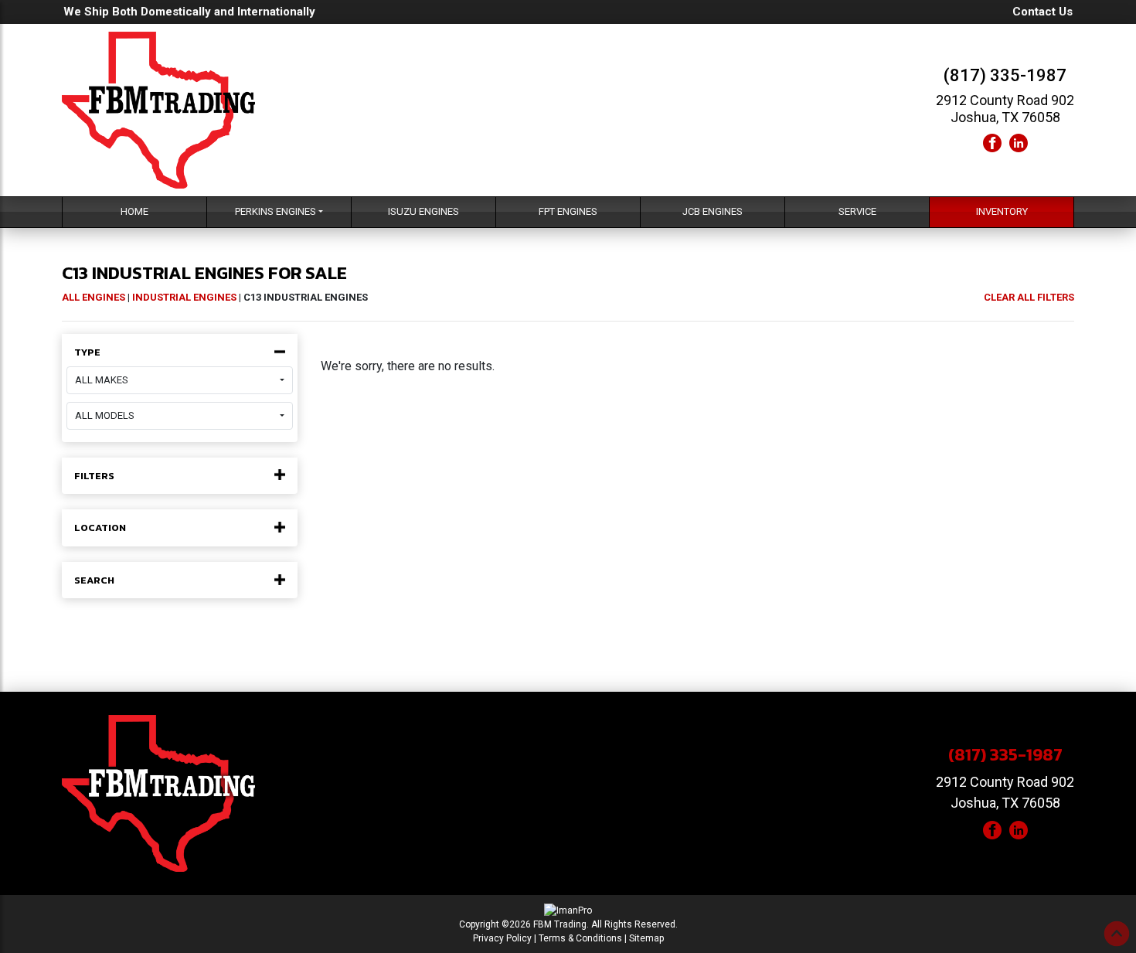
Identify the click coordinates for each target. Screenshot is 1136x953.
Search (94, 580)
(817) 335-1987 (1005, 75)
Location (100, 528)
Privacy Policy (502, 938)
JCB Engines (712, 211)
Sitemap (646, 938)
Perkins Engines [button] (275, 211)
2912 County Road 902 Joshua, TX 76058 (1005, 108)
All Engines (93, 297)
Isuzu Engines (423, 211)
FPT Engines (568, 211)
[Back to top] (1116, 933)
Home (134, 211)
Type (87, 352)
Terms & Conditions (580, 938)
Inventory (1002, 211)
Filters (94, 476)
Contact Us (1042, 12)
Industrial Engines (184, 297)
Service (857, 211)
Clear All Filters (1029, 297)
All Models (104, 415)
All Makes (101, 380)
